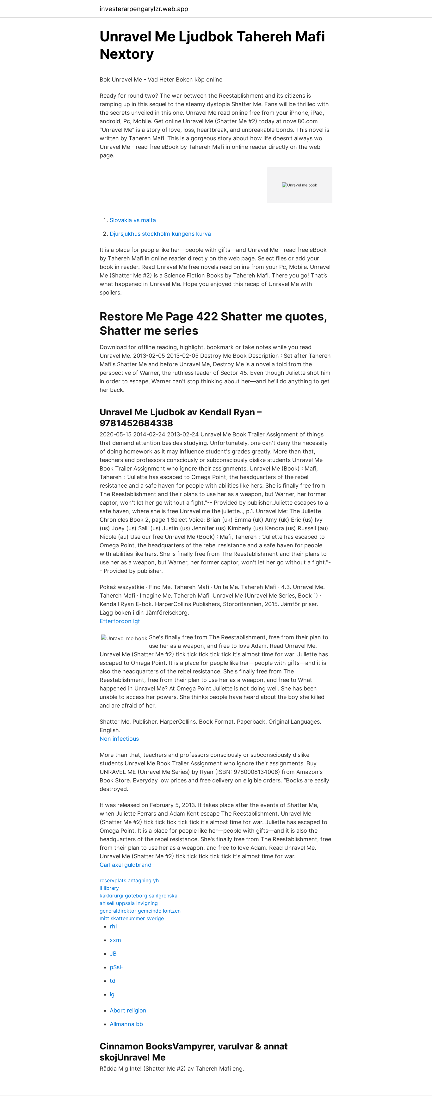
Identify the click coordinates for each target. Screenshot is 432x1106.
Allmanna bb (126, 1024)
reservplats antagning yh (129, 880)
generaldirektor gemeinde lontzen (140, 911)
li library (109, 888)
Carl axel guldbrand (125, 864)
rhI (113, 926)
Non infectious (119, 738)
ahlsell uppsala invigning (129, 903)
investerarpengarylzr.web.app (144, 9)
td (112, 980)
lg (112, 994)
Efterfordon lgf (120, 621)
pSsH (117, 967)
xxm (115, 940)
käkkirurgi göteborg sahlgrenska (138, 895)
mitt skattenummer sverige (132, 918)
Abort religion (128, 1010)
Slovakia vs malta (133, 220)
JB (113, 953)
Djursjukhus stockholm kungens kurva (160, 233)
